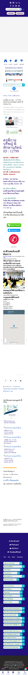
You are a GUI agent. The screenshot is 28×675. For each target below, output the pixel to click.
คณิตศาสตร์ (6, 389)
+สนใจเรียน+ (11, 13)
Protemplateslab (14, 664)
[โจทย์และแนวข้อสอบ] (25, 669)
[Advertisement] (14, 34)
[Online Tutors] (21, 60)
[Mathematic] (11, 60)
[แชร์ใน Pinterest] (15, 380)
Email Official (11, 665)
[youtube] (13, 3)
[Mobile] (19, 3)
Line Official (18, 665)
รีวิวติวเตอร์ (15, 545)
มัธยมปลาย (6, 391)
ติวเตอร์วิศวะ (14, 389)
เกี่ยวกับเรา (15, 548)
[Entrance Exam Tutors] (16, 60)
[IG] (13, 6)
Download (20, 557)
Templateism (7, 664)
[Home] (10, 3)
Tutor (9, 95)
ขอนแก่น (17, 386)
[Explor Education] (5, 60)
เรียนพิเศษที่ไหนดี (15, 552)
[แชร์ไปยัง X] (10, 380)
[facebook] (10, 6)
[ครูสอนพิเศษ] (14, 76)
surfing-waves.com (22, 374)
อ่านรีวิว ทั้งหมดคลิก (11, 480)
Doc (5, 557)
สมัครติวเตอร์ (20, 13)
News (13, 557)
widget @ (17, 374)
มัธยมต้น (21, 389)
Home (5, 95)
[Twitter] (19, 6)
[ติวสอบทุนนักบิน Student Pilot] (14, 81)
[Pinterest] (16, 6)
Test (9, 557)
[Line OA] (16, 3)
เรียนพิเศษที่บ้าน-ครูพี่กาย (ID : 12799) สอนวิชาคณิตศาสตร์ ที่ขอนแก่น (14, 667)
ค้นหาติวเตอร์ (14, 541)
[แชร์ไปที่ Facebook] (5, 380)
